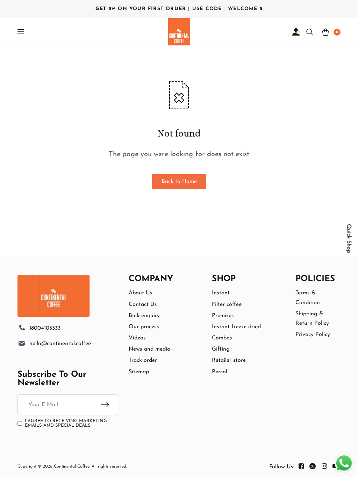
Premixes (223, 315)
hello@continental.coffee (60, 343)
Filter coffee (227, 304)
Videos (137, 338)
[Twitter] (312, 466)
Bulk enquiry (144, 315)
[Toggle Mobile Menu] (25, 32)
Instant (221, 293)
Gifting (221, 349)
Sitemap (139, 372)
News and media (149, 349)
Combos (222, 338)
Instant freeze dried (236, 327)
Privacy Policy (312, 334)
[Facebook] (301, 466)
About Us (140, 293)
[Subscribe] (109, 404)
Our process (144, 327)
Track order (143, 360)
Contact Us (143, 304)
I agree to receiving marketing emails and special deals (66, 423)
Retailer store (229, 360)
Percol (219, 372)
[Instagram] (324, 466)
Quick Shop (349, 238)
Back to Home (179, 181)
